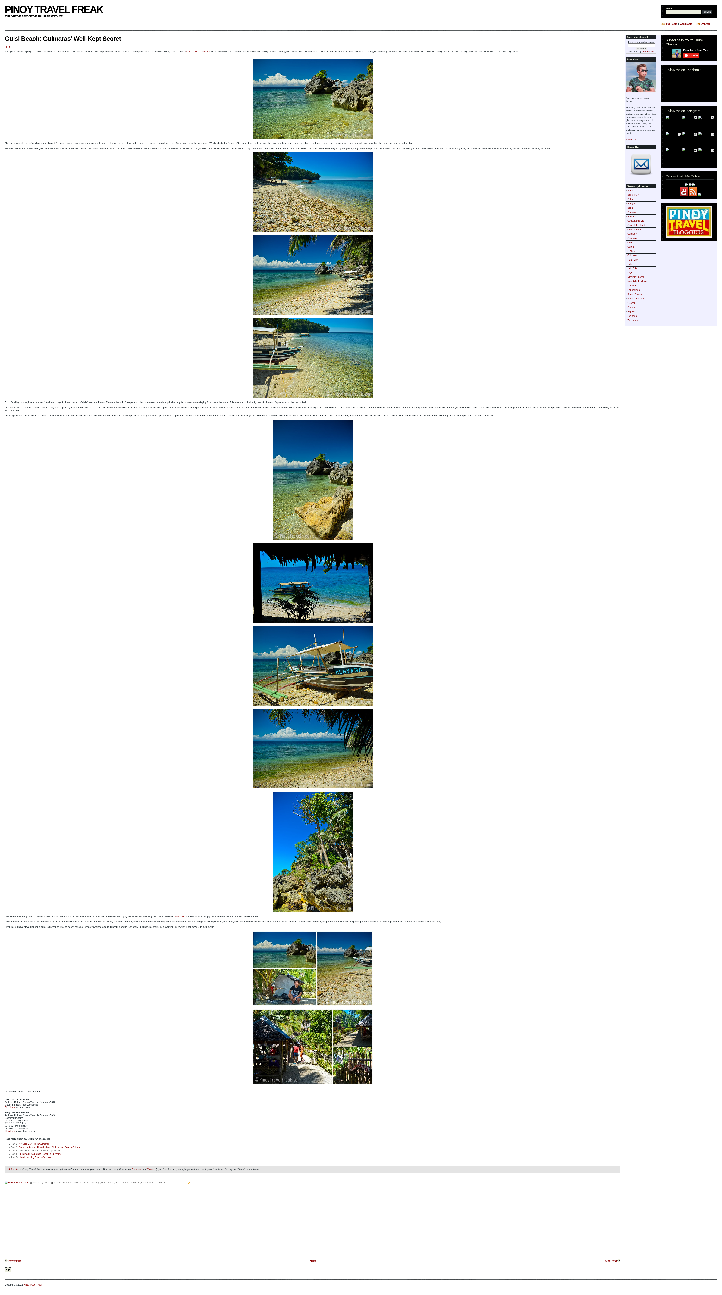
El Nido (631, 251)
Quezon (631, 303)
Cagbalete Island (636, 225)
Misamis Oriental (636, 277)
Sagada (631, 307)
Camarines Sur (635, 229)
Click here (10, 1107)
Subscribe (13, 1169)
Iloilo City (632, 268)
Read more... (631, 139)
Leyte (630, 272)
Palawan (631, 285)
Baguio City (633, 195)
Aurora (630, 190)
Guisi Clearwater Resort (127, 1182)
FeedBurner (648, 51)
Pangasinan (633, 290)
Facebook (137, 1169)
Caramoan (632, 238)
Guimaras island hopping (86, 1182)
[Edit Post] (188, 1182)
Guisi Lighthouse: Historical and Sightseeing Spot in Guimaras (50, 1147)
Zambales (632, 320)
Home (313, 1260)
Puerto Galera (634, 294)
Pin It (7, 46)
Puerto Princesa (635, 298)
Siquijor (631, 311)
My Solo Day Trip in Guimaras (34, 1144)
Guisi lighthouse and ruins (198, 51)
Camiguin (632, 233)
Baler (630, 199)
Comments (686, 23)
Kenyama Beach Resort (153, 1182)
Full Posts (671, 23)
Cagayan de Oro (635, 221)
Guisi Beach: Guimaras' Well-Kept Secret (63, 38)
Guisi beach (107, 1182)
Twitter (150, 1169)
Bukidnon (632, 216)
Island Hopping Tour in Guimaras (35, 1157)
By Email (705, 23)
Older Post (611, 1260)
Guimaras (632, 255)
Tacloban (632, 316)
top (8, 1269)
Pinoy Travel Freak (54, 9)
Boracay (631, 212)
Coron (630, 246)
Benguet (631, 203)
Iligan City (632, 259)
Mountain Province (637, 281)
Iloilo (629, 264)
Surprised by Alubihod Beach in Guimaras (40, 1154)
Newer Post (14, 1260)
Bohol (630, 208)
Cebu (630, 242)
